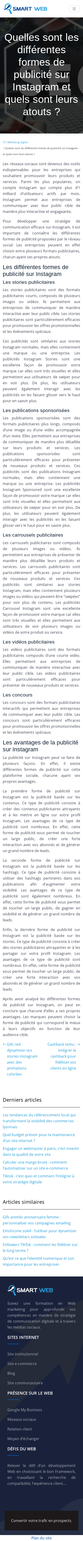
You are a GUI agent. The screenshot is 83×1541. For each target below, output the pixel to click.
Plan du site (41, 1538)
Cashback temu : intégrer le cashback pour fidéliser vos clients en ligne (61, 1056)
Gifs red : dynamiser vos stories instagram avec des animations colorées (22, 1059)
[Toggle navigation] (74, 8)
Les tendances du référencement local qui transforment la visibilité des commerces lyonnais (39, 1120)
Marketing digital (18, 142)
